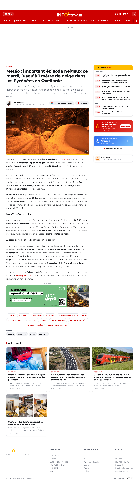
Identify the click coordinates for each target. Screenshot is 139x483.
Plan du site (119, 465)
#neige (32, 334)
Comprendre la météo (58, 325)
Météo (11, 320)
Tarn (44, 320)
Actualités (24, 315)
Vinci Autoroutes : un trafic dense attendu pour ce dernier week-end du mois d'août (68, 377)
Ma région (21, 20)
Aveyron (33, 320)
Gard (86, 453)
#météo (11, 334)
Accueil (118, 453)
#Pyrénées (43, 334)
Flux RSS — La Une (122, 462)
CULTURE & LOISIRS (99, 21)
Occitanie (63, 159)
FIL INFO (6, 21)
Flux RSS (118, 459)
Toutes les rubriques (123, 456)
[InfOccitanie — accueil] (69, 14)
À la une (50, 315)
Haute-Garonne (58, 320)
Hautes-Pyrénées (35, 325)
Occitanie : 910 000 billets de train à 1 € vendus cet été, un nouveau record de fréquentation (112, 377)
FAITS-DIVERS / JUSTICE (77, 21)
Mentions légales (121, 471)
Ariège (9, 66)
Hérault (87, 456)
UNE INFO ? (121, 14)
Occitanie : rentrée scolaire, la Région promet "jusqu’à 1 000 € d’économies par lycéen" (26, 377)
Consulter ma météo (114, 148)
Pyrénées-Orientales (68, 315)
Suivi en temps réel (78, 320)
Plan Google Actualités (124, 468)
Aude (84, 315)
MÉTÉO (35, 21)
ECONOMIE (116, 21)
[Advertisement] (69, 44)
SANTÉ (127, 21)
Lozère (21, 320)
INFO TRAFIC (47, 21)
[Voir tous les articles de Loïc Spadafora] (8, 103)
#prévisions (22, 334)
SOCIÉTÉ (60, 21)
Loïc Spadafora (19, 102)
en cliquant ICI (23, 275)
